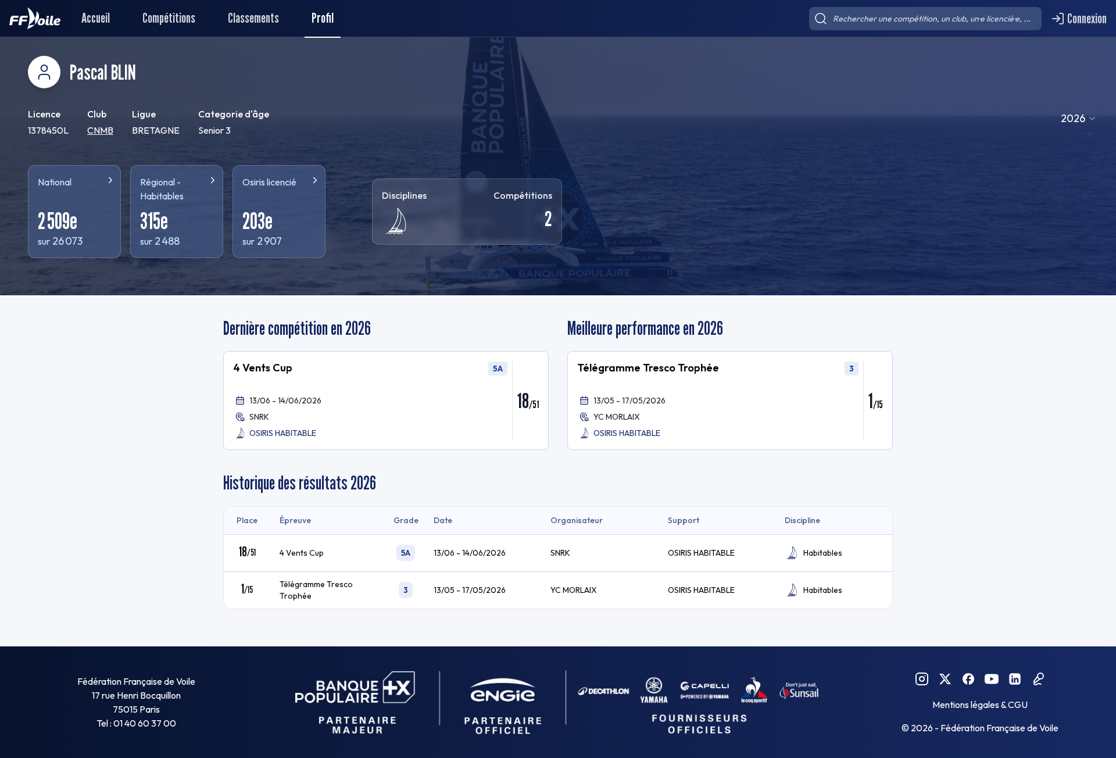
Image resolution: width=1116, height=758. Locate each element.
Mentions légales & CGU (980, 704)
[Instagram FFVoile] (922, 679)
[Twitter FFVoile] (945, 679)
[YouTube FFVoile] (991, 679)
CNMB (100, 130)
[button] (386, 400)
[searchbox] (925, 18)
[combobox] (1079, 118)
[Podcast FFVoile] (1038, 679)
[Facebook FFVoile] (968, 679)
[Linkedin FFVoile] (1015, 679)
